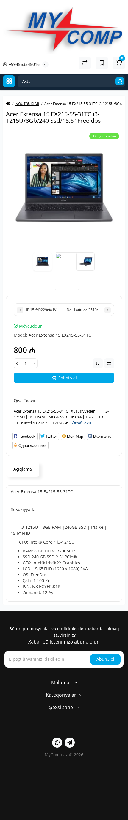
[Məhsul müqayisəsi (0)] (85, 63)
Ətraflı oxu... (83, 423)
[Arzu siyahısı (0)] (102, 63)
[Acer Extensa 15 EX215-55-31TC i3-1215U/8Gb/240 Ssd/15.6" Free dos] (64, 188)
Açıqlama (22, 469)
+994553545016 (23, 64)
